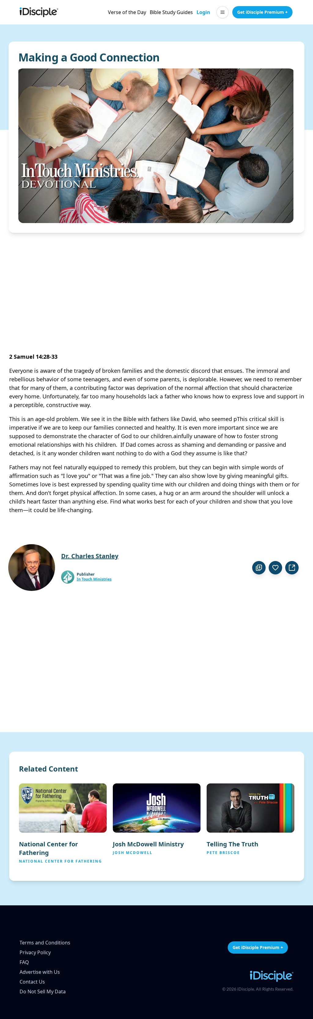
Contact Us (32, 981)
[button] (222, 12)
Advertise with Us (40, 972)
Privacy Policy (35, 952)
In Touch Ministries (94, 579)
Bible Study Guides (171, 12)
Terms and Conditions (45, 942)
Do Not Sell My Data (43, 991)
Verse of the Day (127, 12)
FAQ (24, 962)
